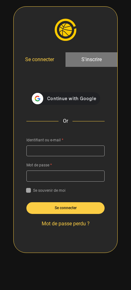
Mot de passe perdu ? (66, 224)
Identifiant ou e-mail (44, 140)
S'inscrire (91, 59)
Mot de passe (39, 165)
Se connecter (39, 59)
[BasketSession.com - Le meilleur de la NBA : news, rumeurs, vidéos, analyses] (65, 29)
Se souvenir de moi (49, 190)
